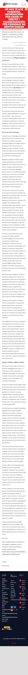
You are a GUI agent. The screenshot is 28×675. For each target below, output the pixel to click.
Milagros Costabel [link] (19, 58)
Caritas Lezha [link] (23, 603)
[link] (26, 8)
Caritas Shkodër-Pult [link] (24, 588)
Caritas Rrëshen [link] (24, 598)
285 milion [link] (16, 87)
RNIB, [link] (9, 263)
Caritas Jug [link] (23, 608)
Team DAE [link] (13, 638)
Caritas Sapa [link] (23, 594)
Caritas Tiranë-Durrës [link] (23, 582)
